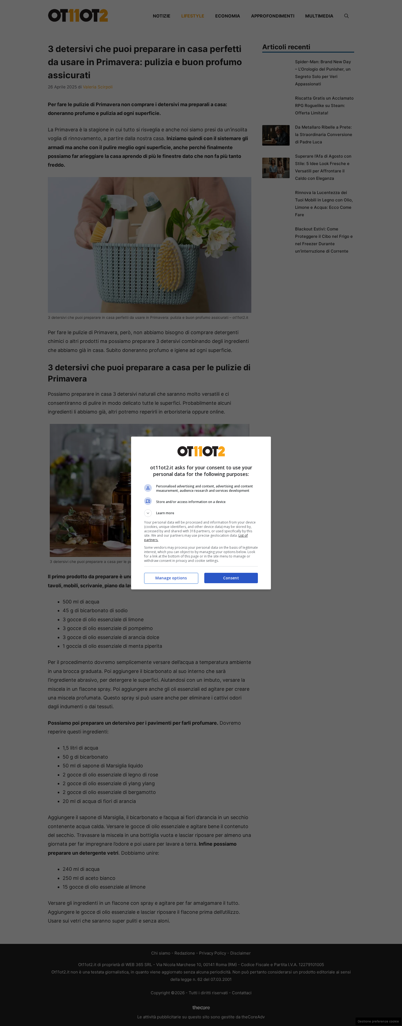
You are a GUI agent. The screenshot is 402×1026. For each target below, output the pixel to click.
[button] (201, 513)
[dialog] (201, 513)
